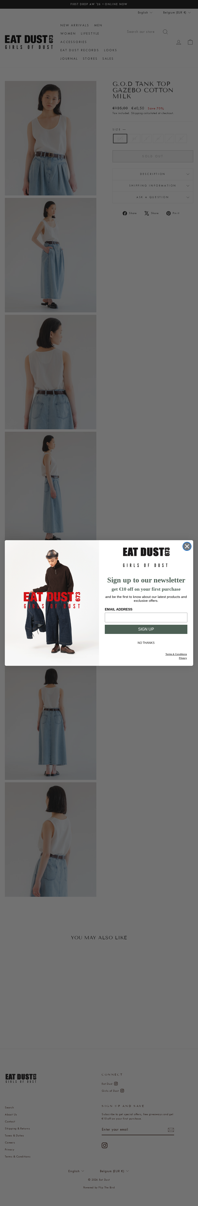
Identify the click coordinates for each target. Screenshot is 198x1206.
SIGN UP (146, 629)
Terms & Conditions (176, 654)
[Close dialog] (187, 546)
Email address (118, 609)
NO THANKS (146, 643)
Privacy (183, 658)
